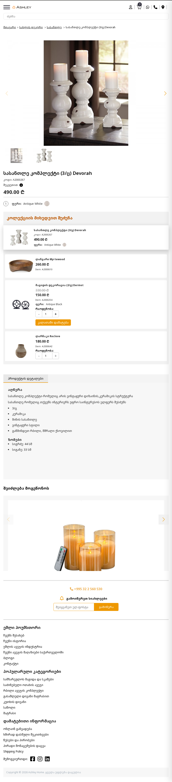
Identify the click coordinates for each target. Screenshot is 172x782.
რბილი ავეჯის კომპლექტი (23, 690)
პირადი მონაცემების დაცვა (24, 746)
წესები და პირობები (19, 740)
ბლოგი (8, 658)
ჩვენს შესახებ (13, 635)
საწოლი (9, 707)
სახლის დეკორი (31, 27)
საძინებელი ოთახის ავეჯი (23, 685)
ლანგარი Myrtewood (50, 259)
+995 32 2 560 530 (87, 589)
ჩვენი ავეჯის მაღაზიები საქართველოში (33, 652)
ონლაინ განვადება (17, 729)
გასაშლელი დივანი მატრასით (26, 696)
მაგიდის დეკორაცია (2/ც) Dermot (59, 285)
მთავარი (9, 27)
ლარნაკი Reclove (47, 336)
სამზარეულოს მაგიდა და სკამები (28, 679)
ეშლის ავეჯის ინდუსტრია (22, 647)
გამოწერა (106, 607)
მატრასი (9, 713)
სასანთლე (54, 27)
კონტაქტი (10, 664)
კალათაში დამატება (53, 322)
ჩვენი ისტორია (14, 641)
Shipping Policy (13, 751)
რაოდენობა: (44, 309)
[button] (165, 93)
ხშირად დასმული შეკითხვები (26, 734)
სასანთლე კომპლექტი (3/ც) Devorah (60, 230)
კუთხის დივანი (14, 702)
